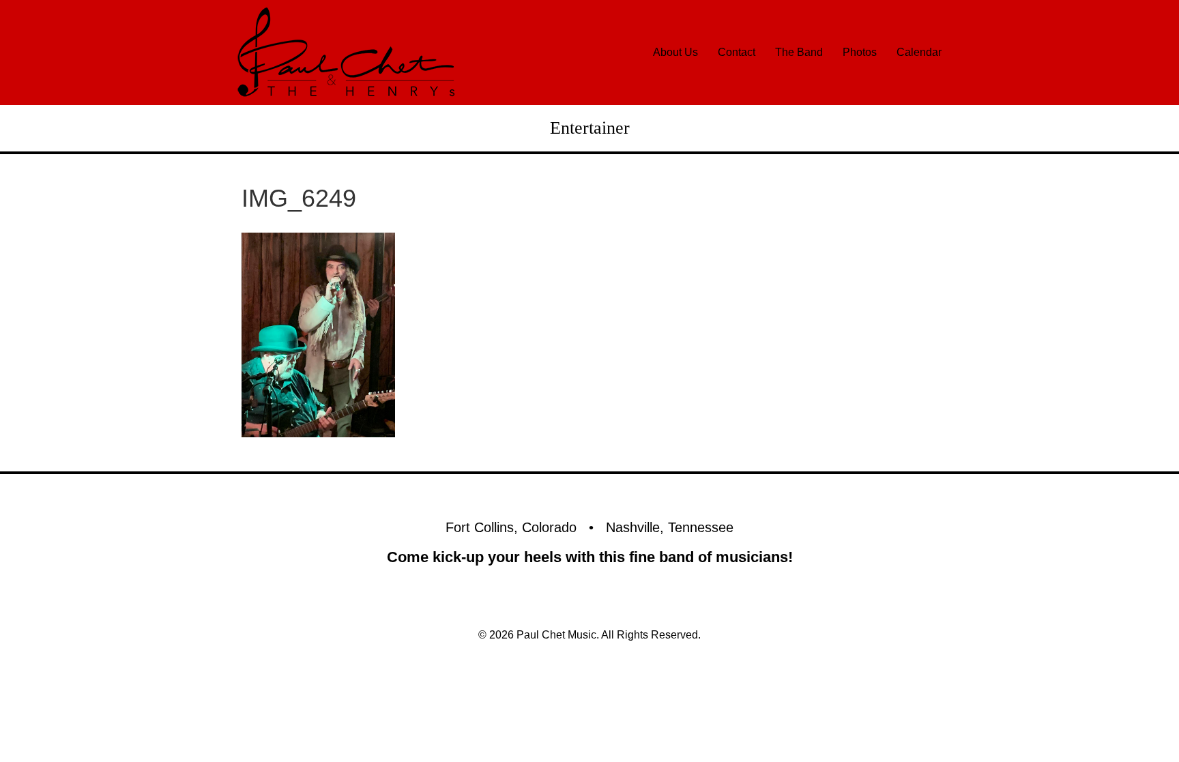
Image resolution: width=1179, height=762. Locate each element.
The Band (799, 52)
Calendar (919, 52)
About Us (675, 52)
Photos (860, 52)
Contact (736, 52)
